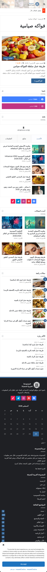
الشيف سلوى (39, 63)
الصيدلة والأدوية (39, 526)
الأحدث (39, 139)
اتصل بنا (42, 492)
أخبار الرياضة (39, 533)
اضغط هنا (38, 468)
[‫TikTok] (13, 201)
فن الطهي (40, 515)
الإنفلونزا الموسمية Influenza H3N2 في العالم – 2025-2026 (12, 233)
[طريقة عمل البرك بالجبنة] (39, 303)
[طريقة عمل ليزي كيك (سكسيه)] (39, 283)
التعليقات (8, 139)
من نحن (12, 569)
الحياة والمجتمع (39, 518)
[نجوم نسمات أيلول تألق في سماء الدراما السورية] (39, 324)
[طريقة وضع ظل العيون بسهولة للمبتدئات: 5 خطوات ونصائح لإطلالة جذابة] (38, 169)
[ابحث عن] (44, 5)
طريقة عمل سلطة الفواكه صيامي (29, 66)
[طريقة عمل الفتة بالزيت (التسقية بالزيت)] (39, 293)
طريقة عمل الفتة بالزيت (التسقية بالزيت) (17, 290)
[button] (3, 545)
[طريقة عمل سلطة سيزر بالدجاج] (39, 313)
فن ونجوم (40, 537)
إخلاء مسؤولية (40, 488)
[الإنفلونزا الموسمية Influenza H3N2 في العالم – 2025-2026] (38, 159)
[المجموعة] (32, 4)
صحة (42, 511)
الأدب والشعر (39, 541)
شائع (24, 139)
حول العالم (40, 522)
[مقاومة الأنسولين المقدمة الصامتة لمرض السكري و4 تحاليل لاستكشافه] (38, 149)
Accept (24, 564)
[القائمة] (3, 5)
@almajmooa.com (23, 130)
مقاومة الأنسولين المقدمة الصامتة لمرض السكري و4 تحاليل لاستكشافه (36, 233)
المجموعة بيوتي (39, 529)
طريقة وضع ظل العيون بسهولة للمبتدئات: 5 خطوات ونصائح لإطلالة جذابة (36, 259)
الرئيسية (41, 19)
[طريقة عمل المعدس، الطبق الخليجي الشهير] (38, 180)
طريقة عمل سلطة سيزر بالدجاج (20, 311)
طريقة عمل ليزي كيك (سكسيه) (20, 280)
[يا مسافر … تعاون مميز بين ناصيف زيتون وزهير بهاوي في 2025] (38, 190)
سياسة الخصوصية (32, 569)
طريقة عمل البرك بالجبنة (22, 300)
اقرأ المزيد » (38, 81)
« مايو (43, 443)
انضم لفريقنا (41, 499)
